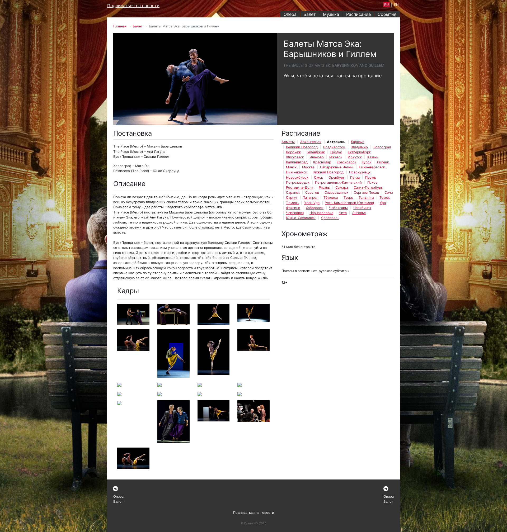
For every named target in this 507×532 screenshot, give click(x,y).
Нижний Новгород (328, 172)
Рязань (324, 187)
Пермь (370, 177)
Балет (309, 14)
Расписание (358, 14)
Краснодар (322, 162)
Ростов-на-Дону (299, 187)
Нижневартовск (372, 167)
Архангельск (310, 142)
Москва (308, 167)
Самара (341, 187)
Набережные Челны (336, 167)
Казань (372, 157)
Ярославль (330, 218)
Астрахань (336, 142)
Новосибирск (297, 177)
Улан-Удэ (312, 203)
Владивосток (334, 147)
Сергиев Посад (366, 192)
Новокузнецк (359, 172)
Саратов (312, 192)
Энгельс (359, 213)
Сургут (292, 198)
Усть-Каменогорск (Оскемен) (349, 203)
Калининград (297, 162)
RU (386, 5)
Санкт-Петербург (368, 187)
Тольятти (366, 198)
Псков (372, 182)
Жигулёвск (295, 157)
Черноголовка (321, 213)
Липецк (383, 162)
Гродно (336, 152)
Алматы (288, 142)
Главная (119, 26)
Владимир (359, 147)
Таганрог (310, 198)
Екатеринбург (359, 152)
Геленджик (316, 152)
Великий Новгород (302, 147)
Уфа (383, 203)
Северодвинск (336, 192)
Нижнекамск (296, 172)
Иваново (316, 157)
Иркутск (355, 157)
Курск (366, 162)
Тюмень (292, 203)
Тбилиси (330, 198)
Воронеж (293, 152)
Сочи (388, 192)
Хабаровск (314, 208)
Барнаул (357, 142)
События (387, 14)
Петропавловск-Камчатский (338, 182)
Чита (343, 213)
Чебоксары (338, 208)
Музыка (331, 14)
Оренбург (336, 177)
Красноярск (346, 162)
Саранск (293, 192)
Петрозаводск (297, 182)
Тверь (348, 198)
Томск (384, 198)
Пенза (355, 177)
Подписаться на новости (133, 5)
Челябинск (362, 208)
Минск (291, 167)
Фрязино (293, 208)
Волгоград (382, 147)
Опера (290, 14)
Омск (318, 177)
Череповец (295, 213)
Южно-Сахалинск (301, 218)
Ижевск (335, 157)
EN (396, 5)
